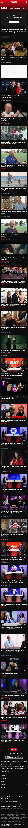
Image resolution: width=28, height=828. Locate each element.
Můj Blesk (21, 2)
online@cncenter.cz (5, 817)
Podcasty (3, 561)
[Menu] (1, 2)
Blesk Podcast (4, 377)
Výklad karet (4, 675)
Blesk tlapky (3, 538)
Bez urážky (3, 423)
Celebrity (10, 34)
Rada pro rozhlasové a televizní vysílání (14, 820)
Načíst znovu (14, 21)
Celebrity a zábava (5, 191)
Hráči (2, 653)
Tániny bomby (4, 400)
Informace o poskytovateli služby (20, 26)
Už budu (3, 514)
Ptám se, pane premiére (6, 446)
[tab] (5, 8)
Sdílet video (5, 37)
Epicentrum (3, 491)
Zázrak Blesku (4, 720)
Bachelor (3, 743)
